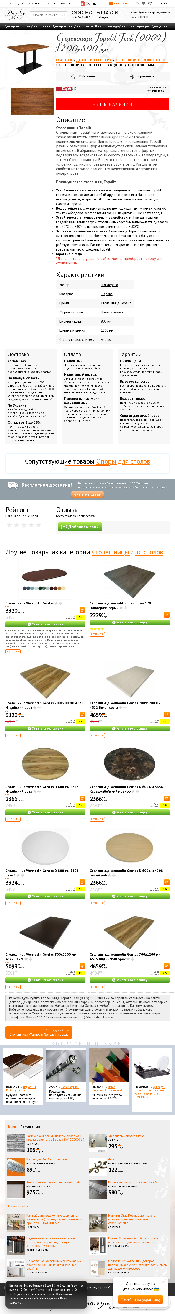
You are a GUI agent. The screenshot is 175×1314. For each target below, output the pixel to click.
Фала (112, 1159)
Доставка (18, 354)
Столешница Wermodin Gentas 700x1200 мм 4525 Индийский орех (125, 956)
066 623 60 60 (82, 17)
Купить (13, 651)
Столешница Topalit (116, 303)
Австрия (107, 339)
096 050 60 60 (82, 12)
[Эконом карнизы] (66, 1066)
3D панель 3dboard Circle (126, 1136)
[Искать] (63, 15)
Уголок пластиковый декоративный (107, 1088)
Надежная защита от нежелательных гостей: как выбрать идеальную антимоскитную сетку (52, 1242)
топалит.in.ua (155, 90)
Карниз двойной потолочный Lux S (132, 1182)
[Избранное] (137, 3)
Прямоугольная (112, 312)
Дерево (107, 294)
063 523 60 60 (107, 12)
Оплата (72, 354)
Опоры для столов (123, 460)
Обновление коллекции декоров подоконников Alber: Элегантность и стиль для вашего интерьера (137, 1265)
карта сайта (105, 1287)
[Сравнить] (143, 3)
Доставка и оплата (34, 3)
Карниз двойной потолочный (46, 1159)
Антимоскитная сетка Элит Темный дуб (53, 1182)
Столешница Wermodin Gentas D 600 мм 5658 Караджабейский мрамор (126, 789)
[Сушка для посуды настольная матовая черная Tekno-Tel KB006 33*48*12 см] (152, 1066)
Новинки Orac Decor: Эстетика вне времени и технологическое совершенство (131, 1219)
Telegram (103, 17)
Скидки (120, 3)
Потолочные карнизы (41, 1163)
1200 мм (107, 330)
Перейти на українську (141, 1299)
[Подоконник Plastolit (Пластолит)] (23, 1066)
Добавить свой (83, 526)
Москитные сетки (38, 1186)
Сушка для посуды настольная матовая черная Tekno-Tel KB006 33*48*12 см (150, 1092)
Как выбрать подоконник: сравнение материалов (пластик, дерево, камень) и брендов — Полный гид (54, 1219)
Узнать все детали (87, 494)
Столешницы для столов (127, 551)
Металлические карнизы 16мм (128, 1163)
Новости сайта (18, 1206)
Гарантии (131, 354)
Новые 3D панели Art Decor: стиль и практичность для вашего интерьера (133, 1240)
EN (165, 3)
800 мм (106, 321)
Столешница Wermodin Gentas (29, 603)
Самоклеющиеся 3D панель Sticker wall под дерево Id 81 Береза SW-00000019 (55, 1138)
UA (161, 3)
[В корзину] (82, 610)
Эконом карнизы (70, 1087)
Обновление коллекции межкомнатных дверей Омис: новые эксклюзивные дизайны (53, 1265)
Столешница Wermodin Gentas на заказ (39, 1034)
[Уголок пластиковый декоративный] (109, 1066)
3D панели (33, 1143)
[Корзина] (150, 3)
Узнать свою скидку (47, 624)
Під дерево (109, 285)
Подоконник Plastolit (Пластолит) (21, 1088)
